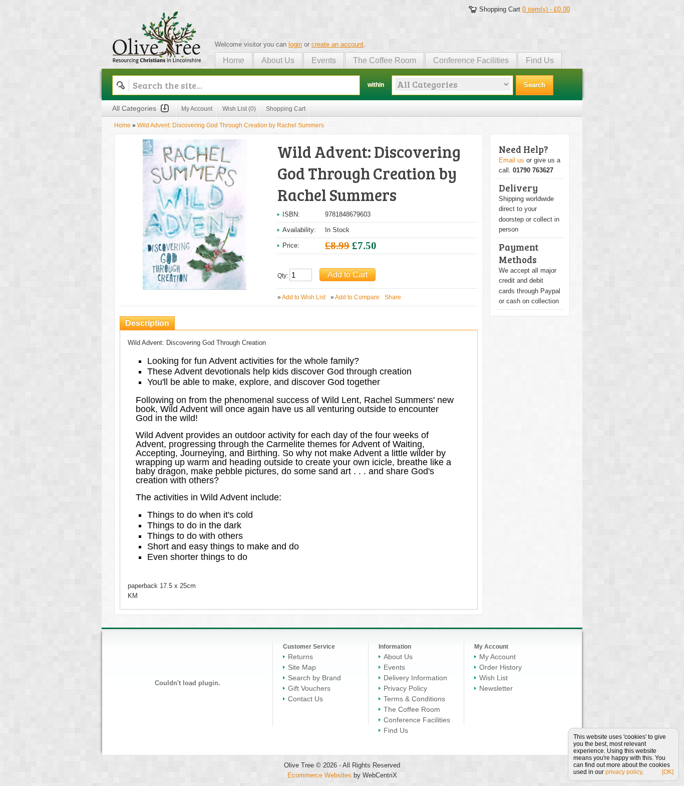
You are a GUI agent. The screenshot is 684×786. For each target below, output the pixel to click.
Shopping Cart (285, 108)
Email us (511, 160)
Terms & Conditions (414, 699)
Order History (500, 667)
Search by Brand (314, 678)
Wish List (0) (239, 108)
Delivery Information (415, 678)
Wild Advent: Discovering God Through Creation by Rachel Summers (230, 125)
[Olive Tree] (157, 36)
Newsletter (496, 688)
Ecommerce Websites (319, 775)
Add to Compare (357, 297)
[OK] (667, 771)
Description (147, 323)
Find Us (540, 60)
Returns (300, 657)
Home (233, 60)
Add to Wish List (303, 297)
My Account (196, 108)
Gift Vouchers (309, 688)
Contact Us (305, 699)
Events (323, 60)
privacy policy (623, 771)
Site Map (302, 667)
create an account (337, 44)
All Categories (134, 108)
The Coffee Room (384, 60)
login (295, 44)
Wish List (493, 678)
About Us (277, 60)
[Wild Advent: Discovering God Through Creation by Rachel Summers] (195, 143)
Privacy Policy (405, 688)
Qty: (282, 275)
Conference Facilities (471, 60)
